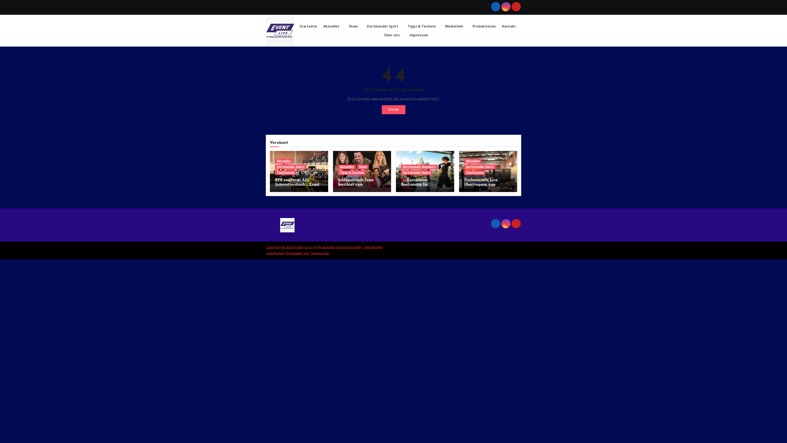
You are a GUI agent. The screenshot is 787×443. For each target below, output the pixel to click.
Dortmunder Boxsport (419, 167)
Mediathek (454, 26)
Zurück (393, 109)
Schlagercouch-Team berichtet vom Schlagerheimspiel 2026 (359, 184)
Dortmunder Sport (383, 26)
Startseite (308, 26)
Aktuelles (331, 26)
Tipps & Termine (422, 26)
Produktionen (484, 26)
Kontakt (509, 26)
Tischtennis (286, 172)
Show (354, 26)
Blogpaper (295, 253)
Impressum (419, 35)
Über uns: (392, 35)
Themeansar (319, 253)
